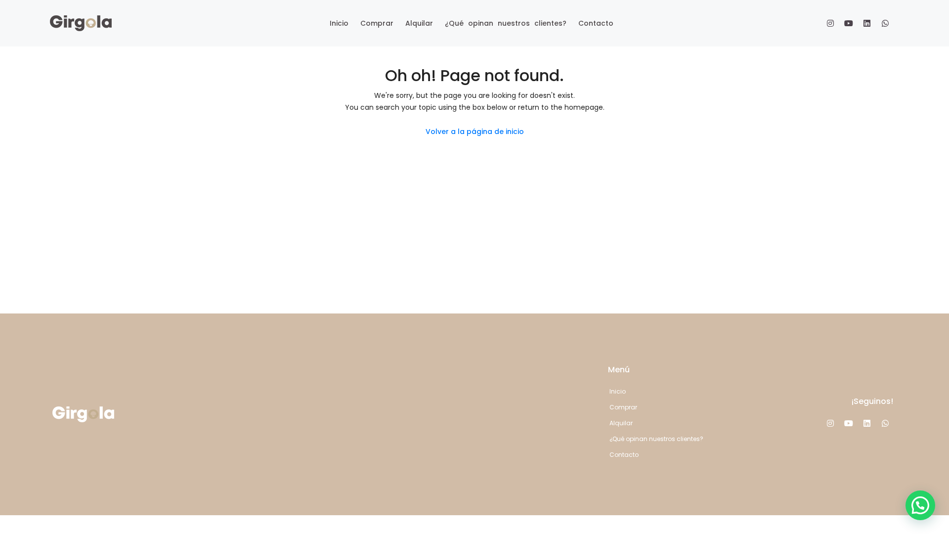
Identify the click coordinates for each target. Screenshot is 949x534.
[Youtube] (849, 23)
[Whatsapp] (885, 23)
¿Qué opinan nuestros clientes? (505, 23)
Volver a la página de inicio (475, 131)
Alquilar (419, 23)
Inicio (339, 23)
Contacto (595, 23)
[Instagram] (830, 23)
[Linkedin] (867, 23)
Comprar (376, 23)
